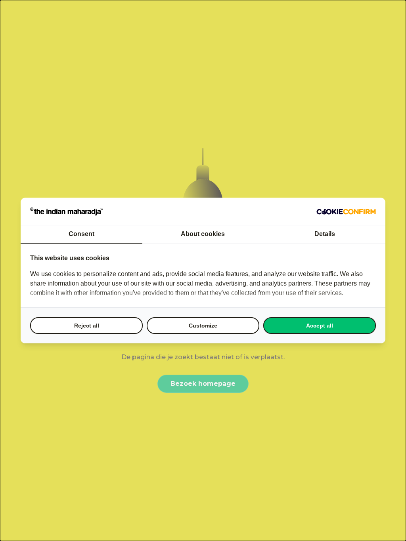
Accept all (319, 325)
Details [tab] (324, 233)
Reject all (86, 325)
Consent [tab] (81, 233)
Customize (203, 325)
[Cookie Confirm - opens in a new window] (346, 211)
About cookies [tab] (203, 233)
